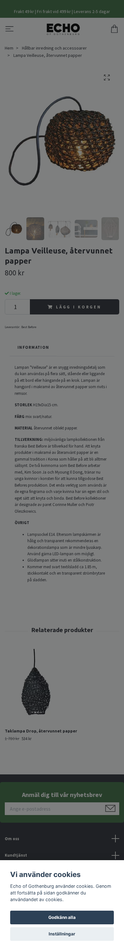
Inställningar (62, 933)
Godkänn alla (62, 917)
